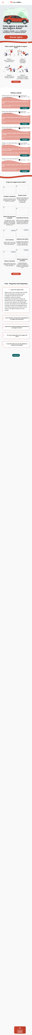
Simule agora (16, 273)
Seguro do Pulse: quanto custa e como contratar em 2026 (15, 118)
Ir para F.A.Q (16, 355)
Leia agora (24, 108)
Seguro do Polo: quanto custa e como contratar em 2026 (15, 102)
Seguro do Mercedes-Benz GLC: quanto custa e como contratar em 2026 (15, 149)
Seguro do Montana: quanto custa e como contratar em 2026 (15, 134)
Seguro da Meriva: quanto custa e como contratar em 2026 (16, 165)
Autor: (23, 96)
